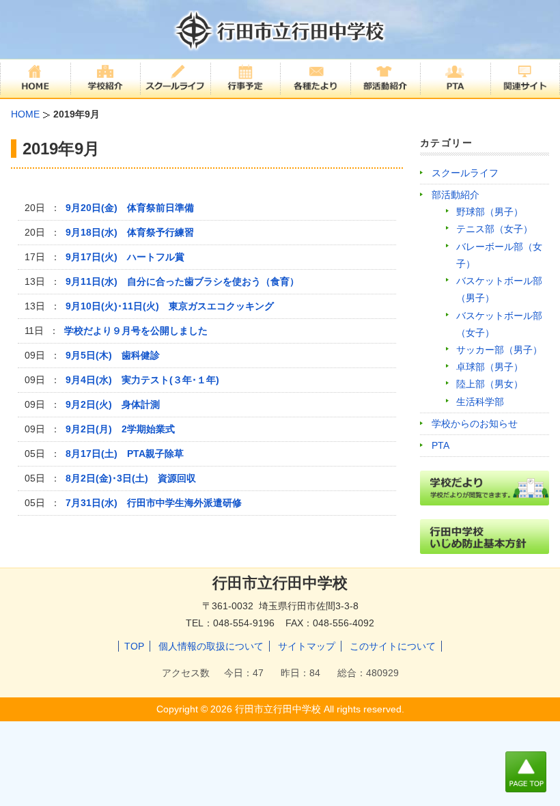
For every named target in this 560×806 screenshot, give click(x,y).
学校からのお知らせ (475, 423)
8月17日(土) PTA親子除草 (125, 453)
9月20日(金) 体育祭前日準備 (130, 207)
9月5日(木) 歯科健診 (113, 355)
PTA (440, 445)
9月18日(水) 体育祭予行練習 (130, 232)
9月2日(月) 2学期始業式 (120, 428)
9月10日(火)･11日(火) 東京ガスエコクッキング (170, 306)
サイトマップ (306, 646)
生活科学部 (480, 401)
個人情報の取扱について (211, 646)
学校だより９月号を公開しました (136, 330)
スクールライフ (465, 172)
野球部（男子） (489, 211)
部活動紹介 (455, 194)
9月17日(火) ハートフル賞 (125, 256)
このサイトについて (393, 646)
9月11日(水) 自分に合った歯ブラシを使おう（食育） (182, 281)
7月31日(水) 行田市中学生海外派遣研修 (154, 502)
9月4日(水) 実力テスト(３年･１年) (142, 379)
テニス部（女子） (494, 228)
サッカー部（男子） (499, 349)
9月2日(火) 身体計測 (113, 404)
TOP (134, 646)
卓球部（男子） (489, 366)
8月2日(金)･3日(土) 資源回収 (131, 478)
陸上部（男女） (489, 383)
